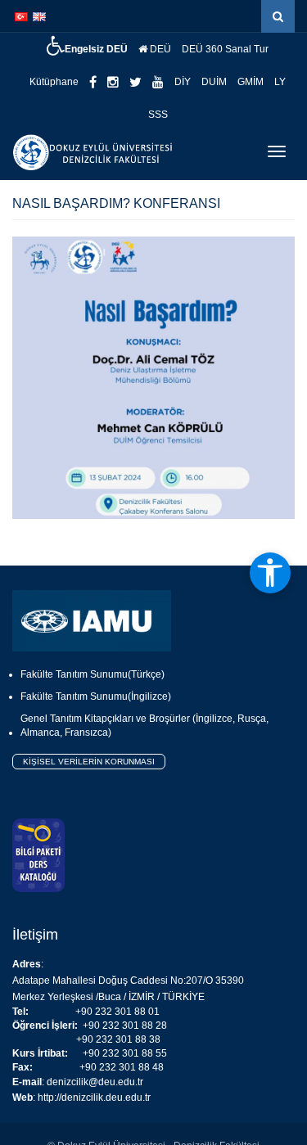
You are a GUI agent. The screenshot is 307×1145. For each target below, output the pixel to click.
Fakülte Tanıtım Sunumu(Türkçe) (92, 674)
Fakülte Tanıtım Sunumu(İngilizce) (95, 696)
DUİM (214, 82)
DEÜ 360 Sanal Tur (225, 49)
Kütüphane (54, 82)
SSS (158, 114)
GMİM (250, 82)
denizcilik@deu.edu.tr (95, 1082)
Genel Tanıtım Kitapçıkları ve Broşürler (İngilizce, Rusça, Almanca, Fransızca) (144, 725)
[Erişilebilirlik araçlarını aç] (270, 572)
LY (280, 82)
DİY (182, 82)
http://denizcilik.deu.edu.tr (94, 1097)
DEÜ (159, 49)
